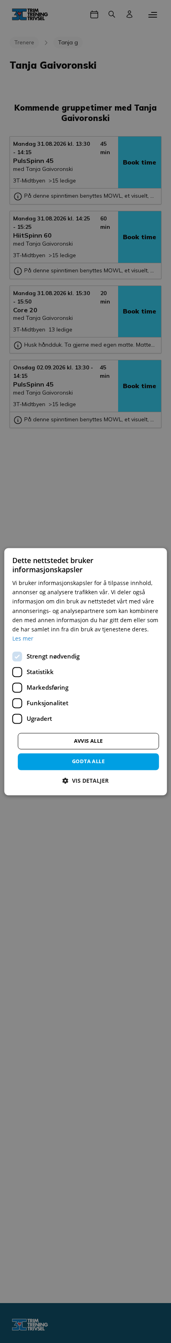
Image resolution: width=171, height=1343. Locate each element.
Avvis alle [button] (88, 740)
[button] (85, 780)
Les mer (22, 638)
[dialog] (85, 671)
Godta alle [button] (88, 761)
